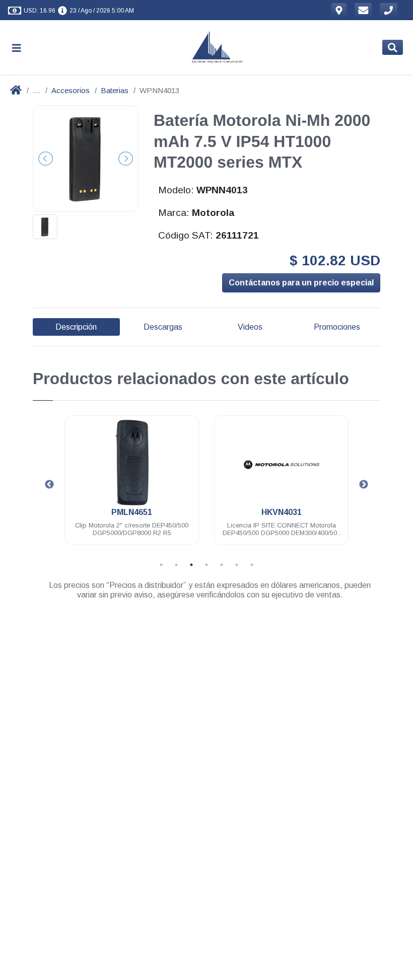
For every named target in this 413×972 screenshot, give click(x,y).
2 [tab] (176, 565)
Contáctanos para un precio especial (301, 282)
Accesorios (70, 90)
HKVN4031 (281, 512)
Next (364, 485)
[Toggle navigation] (20, 47)
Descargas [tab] (163, 327)
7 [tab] (252, 565)
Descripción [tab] (76, 327)
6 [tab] (237, 565)
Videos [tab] (250, 327)
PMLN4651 (131, 512)
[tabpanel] (131, 486)
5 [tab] (222, 565)
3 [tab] (191, 565)
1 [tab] (161, 565)
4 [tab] (206, 565)
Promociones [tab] (337, 327)
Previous (49, 485)
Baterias (114, 90)
